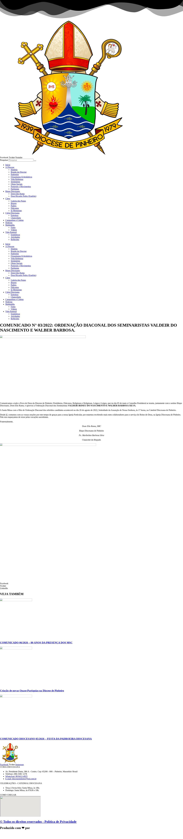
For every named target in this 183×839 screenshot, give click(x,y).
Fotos (13, 227)
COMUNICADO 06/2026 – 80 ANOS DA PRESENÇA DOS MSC (36, 642)
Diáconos (15, 208)
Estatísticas (15, 235)
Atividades (15, 237)
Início (7, 165)
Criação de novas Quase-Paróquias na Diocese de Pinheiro (32, 690)
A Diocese (9, 167)
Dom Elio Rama (18, 194)
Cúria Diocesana (12, 213)
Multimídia (10, 225)
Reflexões (15, 239)
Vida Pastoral (11, 232)
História (14, 170)
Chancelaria (16, 218)
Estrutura (14, 215)
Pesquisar (4, 160)
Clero (7, 198)
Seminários (15, 182)
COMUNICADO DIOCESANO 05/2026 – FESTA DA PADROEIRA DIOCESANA (46, 738)
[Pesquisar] (35, 160)
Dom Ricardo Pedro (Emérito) (23, 196)
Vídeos (14, 230)
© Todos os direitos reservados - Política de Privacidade (38, 821)
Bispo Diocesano (12, 191)
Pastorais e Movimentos (21, 186)
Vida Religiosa (17, 179)
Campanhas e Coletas (14, 220)
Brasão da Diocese (19, 172)
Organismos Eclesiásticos (21, 177)
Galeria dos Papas (18, 201)
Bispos (13, 203)
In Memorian (16, 210)
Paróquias (15, 189)
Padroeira (15, 174)
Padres (13, 206)
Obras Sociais (16, 184)
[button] (91, 583)
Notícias (8, 222)
